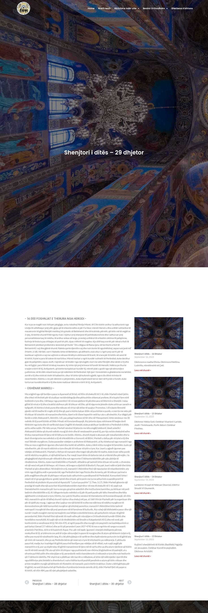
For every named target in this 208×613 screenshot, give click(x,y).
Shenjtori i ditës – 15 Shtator (148, 413)
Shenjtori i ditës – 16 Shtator (148, 353)
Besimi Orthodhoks (154, 8)
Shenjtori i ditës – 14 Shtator (148, 476)
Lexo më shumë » (142, 370)
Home (91, 8)
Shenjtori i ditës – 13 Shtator (148, 536)
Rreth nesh (104, 8)
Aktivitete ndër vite (125, 8)
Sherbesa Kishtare (182, 8)
